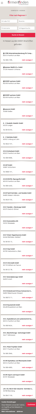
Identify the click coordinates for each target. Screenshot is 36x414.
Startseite (14, 10)
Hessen (22, 10)
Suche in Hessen (18, 35)
